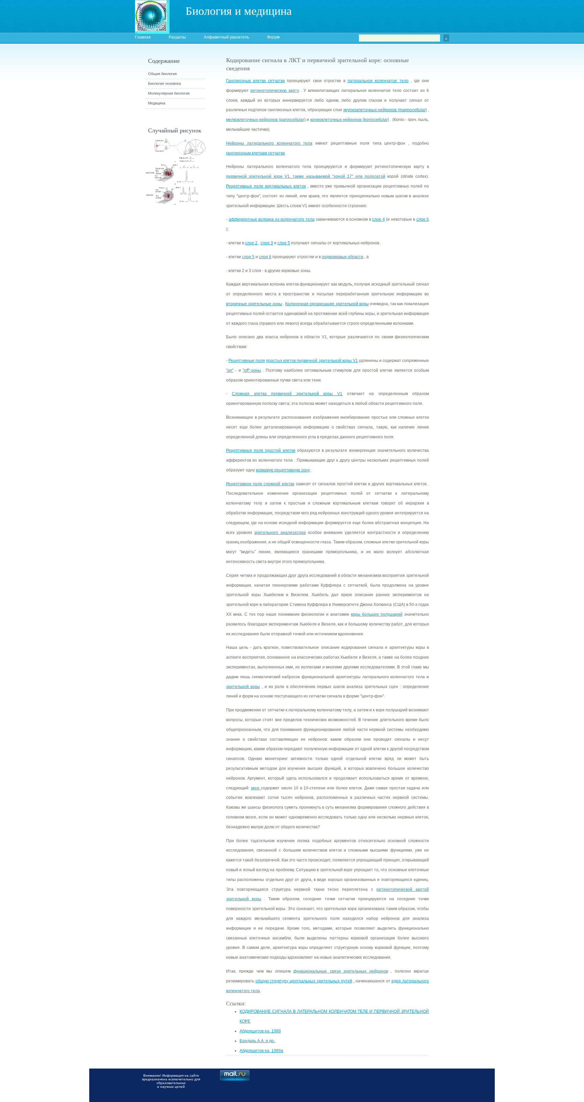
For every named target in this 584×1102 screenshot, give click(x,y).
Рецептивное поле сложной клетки (260, 484)
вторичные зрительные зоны (254, 303)
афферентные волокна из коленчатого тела (272, 219)
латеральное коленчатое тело (378, 80)
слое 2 (251, 243)
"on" (230, 370)
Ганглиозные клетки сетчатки (255, 80)
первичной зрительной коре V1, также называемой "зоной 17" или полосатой (305, 176)
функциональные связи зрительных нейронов (340, 971)
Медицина (156, 103)
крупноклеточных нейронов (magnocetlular (384, 109)
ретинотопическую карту (274, 90)
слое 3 (267, 243)
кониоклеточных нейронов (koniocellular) (349, 119)
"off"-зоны (252, 370)
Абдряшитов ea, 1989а (261, 1050)
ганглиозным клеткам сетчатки (255, 153)
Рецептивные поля (246, 360)
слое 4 (378, 219)
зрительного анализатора (280, 532)
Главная (143, 37)
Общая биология (162, 74)
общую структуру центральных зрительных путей (304, 981)
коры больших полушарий (377, 614)
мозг (256, 788)
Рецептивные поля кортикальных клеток (266, 186)
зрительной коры (243, 686)
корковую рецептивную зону (283, 470)
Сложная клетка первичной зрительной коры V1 (287, 393)
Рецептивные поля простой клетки (260, 450)
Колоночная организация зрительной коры (326, 303)
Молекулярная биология (169, 93)
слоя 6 (265, 256)
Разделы (177, 37)
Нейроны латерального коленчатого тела (269, 143)
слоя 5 (248, 256)
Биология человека (164, 83)
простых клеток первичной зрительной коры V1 (312, 360)
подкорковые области (342, 256)
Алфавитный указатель (226, 37)
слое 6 (422, 219)
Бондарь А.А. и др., (258, 1040)
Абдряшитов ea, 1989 (260, 1031)
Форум (273, 37)
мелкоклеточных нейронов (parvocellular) (266, 119)
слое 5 (283, 243)
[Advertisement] (466, 177)
